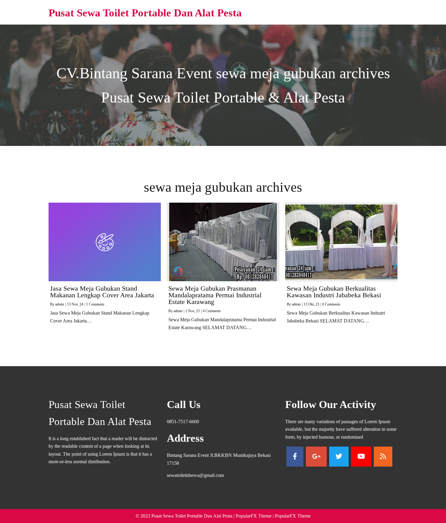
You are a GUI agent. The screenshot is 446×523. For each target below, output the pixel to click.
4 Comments (212, 311)
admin (59, 304)
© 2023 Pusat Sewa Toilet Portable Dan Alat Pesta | (186, 515)
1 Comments (95, 304)
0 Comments (331, 304)
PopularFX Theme (254, 515)
